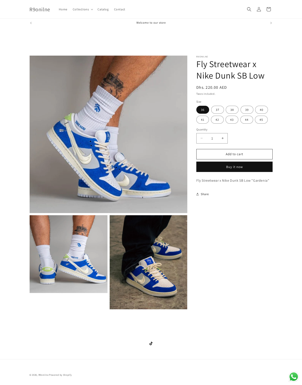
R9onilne (43, 374)
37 (217, 110)
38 (232, 110)
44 (246, 120)
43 (232, 120)
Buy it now (234, 166)
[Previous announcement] (31, 23)
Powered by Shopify (60, 374)
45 (261, 120)
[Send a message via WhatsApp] (294, 377)
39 (247, 110)
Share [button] (205, 194)
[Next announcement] (271, 23)
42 (217, 120)
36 (203, 110)
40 (261, 110)
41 (202, 120)
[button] (82, 9)
